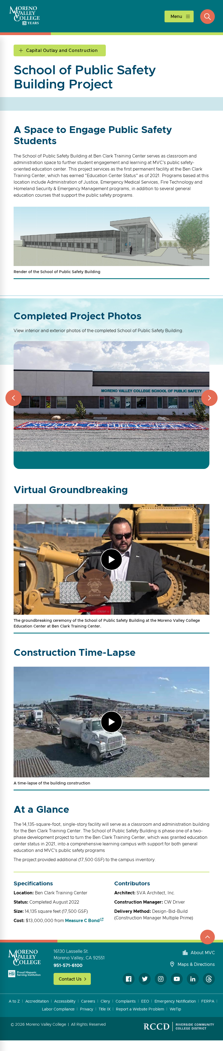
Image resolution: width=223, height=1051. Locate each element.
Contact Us (70, 979)
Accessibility (65, 1001)
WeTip (175, 1009)
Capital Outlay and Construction (62, 50)
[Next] (209, 398)
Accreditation (37, 1001)
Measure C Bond (82, 921)
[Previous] (13, 398)
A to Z (14, 1001)
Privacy (86, 1009)
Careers (88, 1001)
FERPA (207, 1001)
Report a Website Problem (140, 1009)
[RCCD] (179, 1026)
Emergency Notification (175, 1001)
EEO (145, 1001)
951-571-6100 (68, 965)
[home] (24, 963)
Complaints (126, 1001)
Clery (105, 1001)
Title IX (104, 1009)
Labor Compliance (58, 1009)
